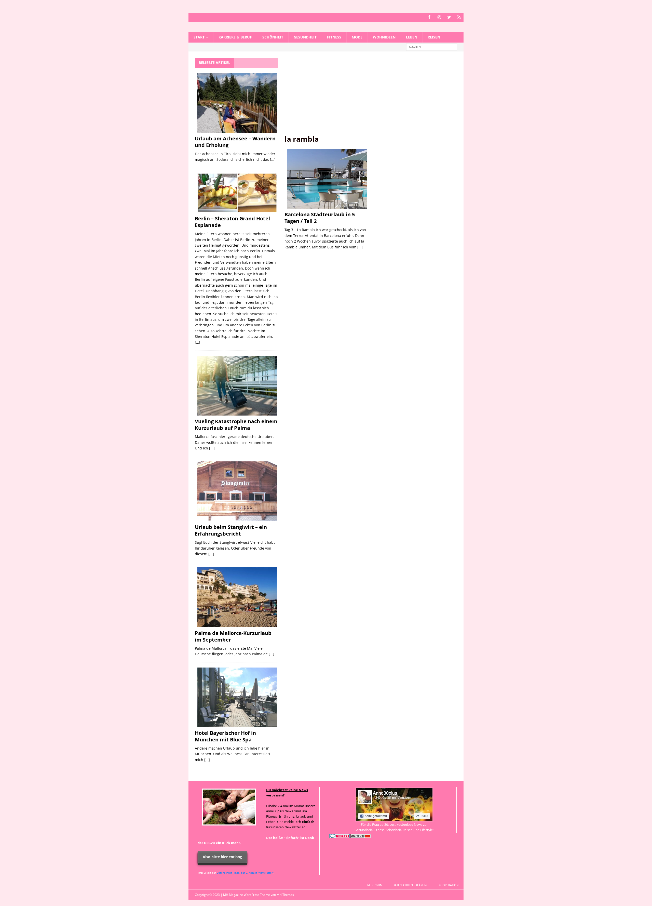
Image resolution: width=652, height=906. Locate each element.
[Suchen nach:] (431, 46)
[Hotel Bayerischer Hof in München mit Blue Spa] (237, 697)
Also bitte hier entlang (222, 856)
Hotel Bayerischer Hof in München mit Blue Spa (225, 736)
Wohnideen (384, 37)
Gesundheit (305, 37)
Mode (357, 37)
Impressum (374, 885)
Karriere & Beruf (235, 37)
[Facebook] (429, 17)
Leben (411, 37)
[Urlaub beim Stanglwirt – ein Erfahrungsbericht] (237, 491)
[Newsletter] (459, 17)
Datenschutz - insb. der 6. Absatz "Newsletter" (245, 872)
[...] (273, 159)
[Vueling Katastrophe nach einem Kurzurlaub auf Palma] (237, 386)
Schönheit (272, 37)
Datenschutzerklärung (410, 885)
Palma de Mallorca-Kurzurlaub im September (233, 636)
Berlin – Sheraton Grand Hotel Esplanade (232, 222)
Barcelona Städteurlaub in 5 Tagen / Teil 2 (319, 217)
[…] (360, 247)
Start (199, 37)
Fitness (334, 37)
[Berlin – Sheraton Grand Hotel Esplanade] (237, 193)
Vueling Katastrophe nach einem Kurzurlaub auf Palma (236, 424)
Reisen (434, 37)
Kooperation (448, 885)
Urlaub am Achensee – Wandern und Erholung (235, 142)
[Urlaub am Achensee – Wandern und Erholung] (237, 103)
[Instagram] (439, 17)
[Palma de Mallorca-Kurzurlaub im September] (237, 597)
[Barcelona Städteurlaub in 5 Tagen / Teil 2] (327, 179)
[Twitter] (449, 17)
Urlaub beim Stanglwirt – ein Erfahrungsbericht (231, 530)
